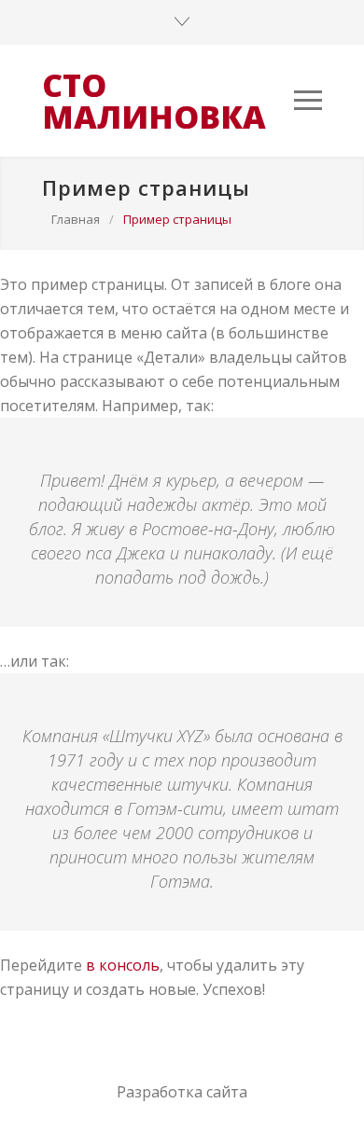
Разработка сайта (182, 1092)
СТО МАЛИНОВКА (154, 100)
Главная (75, 219)
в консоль (123, 965)
